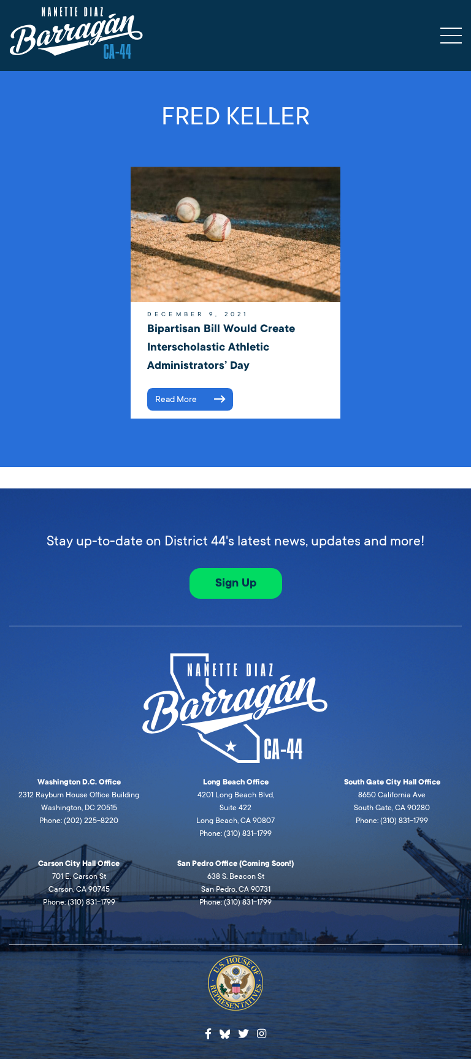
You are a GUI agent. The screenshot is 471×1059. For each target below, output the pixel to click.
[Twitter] (243, 1034)
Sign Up (235, 582)
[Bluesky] (225, 1032)
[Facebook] (208, 1034)
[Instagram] (261, 1034)
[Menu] (451, 36)
